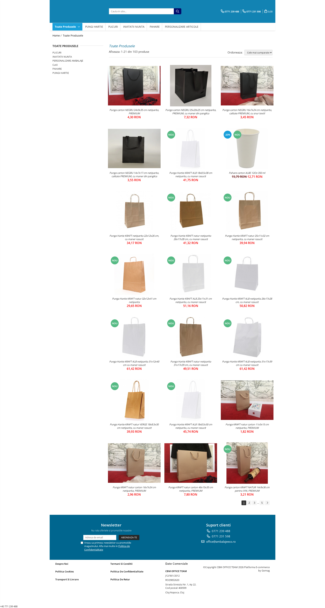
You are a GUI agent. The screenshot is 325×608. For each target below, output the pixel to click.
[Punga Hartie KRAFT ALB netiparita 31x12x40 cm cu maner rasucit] (134, 337)
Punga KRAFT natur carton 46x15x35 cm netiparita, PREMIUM (190, 489)
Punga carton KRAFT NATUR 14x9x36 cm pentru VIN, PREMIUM (247, 489)
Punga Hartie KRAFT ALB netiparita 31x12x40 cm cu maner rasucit (134, 363)
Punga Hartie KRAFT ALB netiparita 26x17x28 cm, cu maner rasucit (247, 300)
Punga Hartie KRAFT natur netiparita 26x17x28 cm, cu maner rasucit (190, 237)
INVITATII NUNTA (133, 26)
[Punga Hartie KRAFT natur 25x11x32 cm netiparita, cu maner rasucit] (247, 211)
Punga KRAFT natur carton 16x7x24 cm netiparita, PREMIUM (134, 489)
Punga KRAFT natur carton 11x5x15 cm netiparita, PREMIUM (247, 426)
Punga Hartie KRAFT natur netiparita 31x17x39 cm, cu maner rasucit (190, 363)
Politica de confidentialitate (126, 571)
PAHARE (155, 26)
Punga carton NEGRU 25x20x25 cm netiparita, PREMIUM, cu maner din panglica (190, 111)
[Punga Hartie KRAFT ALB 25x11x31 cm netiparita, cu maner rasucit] (190, 274)
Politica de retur (120, 579)
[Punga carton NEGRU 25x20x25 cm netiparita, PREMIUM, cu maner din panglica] (190, 85)
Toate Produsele (66, 26)
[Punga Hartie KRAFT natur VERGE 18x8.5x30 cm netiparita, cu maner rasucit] (134, 400)
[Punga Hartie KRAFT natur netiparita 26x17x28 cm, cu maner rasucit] (190, 211)
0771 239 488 (220, 531)
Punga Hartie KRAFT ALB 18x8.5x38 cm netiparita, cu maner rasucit (190, 174)
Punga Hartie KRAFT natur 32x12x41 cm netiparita (134, 300)
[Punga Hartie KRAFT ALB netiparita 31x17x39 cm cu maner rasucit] (247, 337)
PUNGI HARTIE (94, 26)
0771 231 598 (220, 536)
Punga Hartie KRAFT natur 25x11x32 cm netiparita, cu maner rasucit (247, 237)
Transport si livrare (67, 579)
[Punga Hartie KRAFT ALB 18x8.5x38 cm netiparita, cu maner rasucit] (190, 148)
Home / (57, 35)
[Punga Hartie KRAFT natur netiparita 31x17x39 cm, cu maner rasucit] (190, 337)
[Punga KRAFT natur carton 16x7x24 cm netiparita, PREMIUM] (134, 463)
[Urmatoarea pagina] (267, 502)
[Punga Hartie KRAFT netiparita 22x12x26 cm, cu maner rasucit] (134, 211)
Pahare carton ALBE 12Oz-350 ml (247, 173)
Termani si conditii (121, 563)
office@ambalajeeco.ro (220, 541)
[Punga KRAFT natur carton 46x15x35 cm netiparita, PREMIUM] (190, 463)
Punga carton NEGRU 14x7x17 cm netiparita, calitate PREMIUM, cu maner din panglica (134, 174)
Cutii (55, 64)
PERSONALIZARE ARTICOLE (181, 26)
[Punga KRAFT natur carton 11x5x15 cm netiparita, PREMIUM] (247, 400)
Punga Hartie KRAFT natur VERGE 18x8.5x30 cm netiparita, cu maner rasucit (134, 426)
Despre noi (61, 563)
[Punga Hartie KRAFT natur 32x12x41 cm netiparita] (134, 274)
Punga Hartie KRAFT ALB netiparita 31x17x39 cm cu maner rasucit (247, 363)
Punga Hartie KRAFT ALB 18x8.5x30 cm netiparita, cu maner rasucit (190, 426)
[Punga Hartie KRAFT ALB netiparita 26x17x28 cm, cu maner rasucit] (247, 274)
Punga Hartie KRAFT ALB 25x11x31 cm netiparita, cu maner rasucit (190, 300)
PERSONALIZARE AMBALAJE (67, 60)
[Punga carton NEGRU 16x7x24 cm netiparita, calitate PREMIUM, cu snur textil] (247, 85)
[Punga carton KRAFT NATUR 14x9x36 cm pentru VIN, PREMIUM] (247, 463)
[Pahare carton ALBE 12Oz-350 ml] (247, 148)
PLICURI (113, 26)
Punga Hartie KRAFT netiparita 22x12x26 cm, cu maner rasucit (134, 237)
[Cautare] (177, 11)
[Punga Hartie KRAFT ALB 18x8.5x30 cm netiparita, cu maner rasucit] (190, 400)
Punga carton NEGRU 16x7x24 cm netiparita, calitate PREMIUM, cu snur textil (247, 111)
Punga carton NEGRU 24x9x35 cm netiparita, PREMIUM (134, 111)
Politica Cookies (64, 571)
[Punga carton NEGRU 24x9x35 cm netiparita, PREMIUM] (134, 85)
